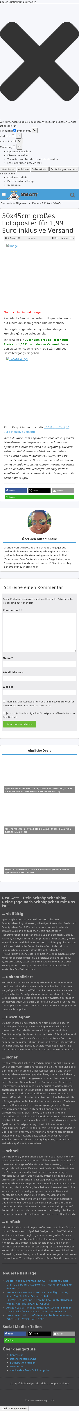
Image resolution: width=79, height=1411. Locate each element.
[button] (39, 62)
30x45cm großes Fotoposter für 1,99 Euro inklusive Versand (37, 223)
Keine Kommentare (64, 238)
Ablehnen (23, 169)
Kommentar (12, 610)
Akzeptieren (8, 169)
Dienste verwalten (18, 155)
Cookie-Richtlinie (17, 177)
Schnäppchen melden (22, 1362)
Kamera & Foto (41, 203)
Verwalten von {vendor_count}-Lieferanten (32, 159)
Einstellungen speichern (64, 169)
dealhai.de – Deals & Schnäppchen (30, 1370)
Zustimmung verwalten (14, 1408)
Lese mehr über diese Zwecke (24, 162)
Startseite (6, 203)
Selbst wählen (39, 169)
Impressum (14, 185)
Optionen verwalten (19, 151)
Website (8, 686)
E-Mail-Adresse (13, 672)
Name (8, 658)
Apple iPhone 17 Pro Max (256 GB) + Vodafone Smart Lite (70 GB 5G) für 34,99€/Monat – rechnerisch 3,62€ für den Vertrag (39, 1284)
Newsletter (16, 1366)
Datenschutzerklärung (20, 181)
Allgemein (22, 203)
